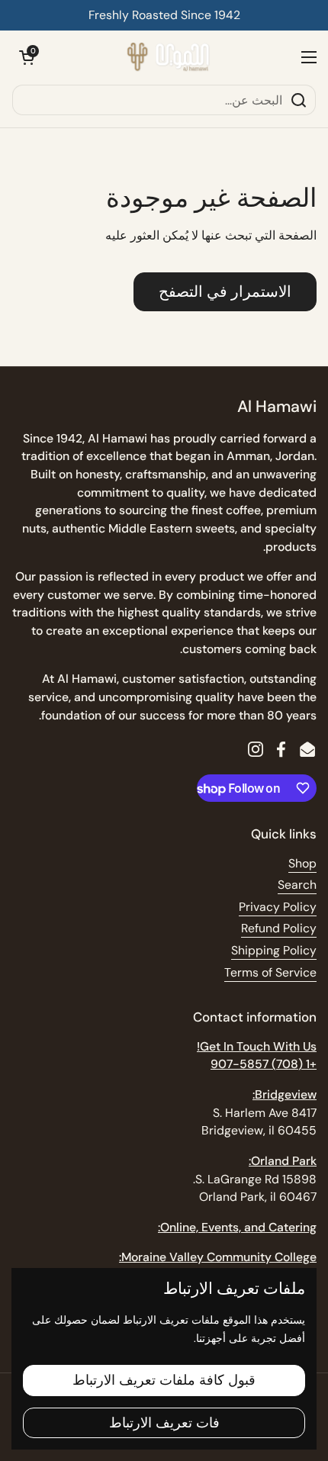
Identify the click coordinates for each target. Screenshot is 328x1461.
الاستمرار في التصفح (225, 291)
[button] (26, 57)
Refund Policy (279, 928)
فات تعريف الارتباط (164, 1423)
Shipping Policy (274, 950)
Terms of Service (270, 972)
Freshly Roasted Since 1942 (164, 14)
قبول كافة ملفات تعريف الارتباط (164, 1380)
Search (297, 885)
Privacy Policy (278, 907)
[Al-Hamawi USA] (167, 57)
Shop (302, 863)
